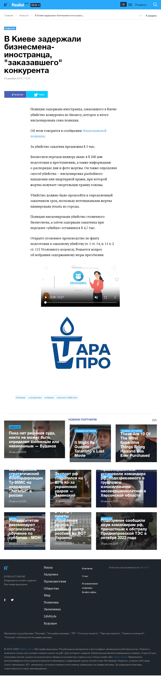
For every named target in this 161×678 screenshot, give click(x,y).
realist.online (120, 657)
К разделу (151, 15)
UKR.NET (144, 567)
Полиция (20, 397)
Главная (8, 15)
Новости (24, 15)
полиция (49, 397)
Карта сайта (10, 645)
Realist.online (26, 649)
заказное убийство (67, 397)
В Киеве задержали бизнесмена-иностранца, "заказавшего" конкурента (60, 15)
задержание (35, 397)
